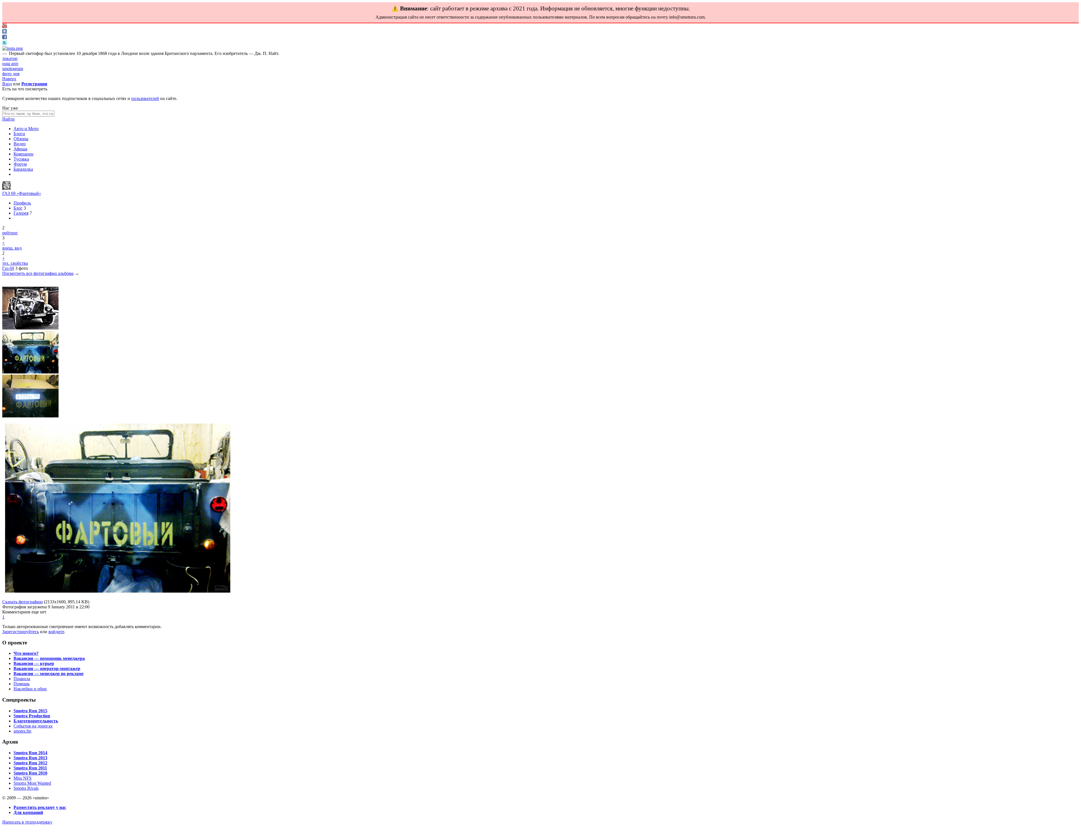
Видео (20, 143)
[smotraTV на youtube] (4, 26)
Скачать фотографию (22, 601)
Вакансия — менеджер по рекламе (49, 673)
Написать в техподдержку (27, 822)
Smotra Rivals (26, 788)
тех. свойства (15, 263)
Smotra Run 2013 (30, 757)
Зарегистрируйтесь (20, 631)
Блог (18, 208)
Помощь (22, 683)
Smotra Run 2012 (30, 762)
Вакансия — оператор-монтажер (47, 668)
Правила (22, 678)
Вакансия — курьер (34, 663)
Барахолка (23, 169)
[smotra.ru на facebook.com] (4, 37)
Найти (8, 119)
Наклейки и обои (30, 688)
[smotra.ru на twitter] (4, 43)
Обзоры (21, 138)
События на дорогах (33, 726)
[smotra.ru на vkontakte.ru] (4, 32)
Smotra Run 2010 (30, 773)
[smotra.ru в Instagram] (12, 48)
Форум (20, 164)
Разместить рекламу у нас (40, 807)
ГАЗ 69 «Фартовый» (21, 193)
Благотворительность (36, 720)
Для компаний (28, 812)
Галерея (21, 213)
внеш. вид (12, 248)
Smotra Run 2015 (30, 710)
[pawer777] (6, 188)
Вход (7, 83)
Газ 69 (8, 268)
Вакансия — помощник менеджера (49, 658)
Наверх (9, 78)
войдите (56, 631)
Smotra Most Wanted (32, 783)
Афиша (20, 148)
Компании (23, 154)
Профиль (22, 203)
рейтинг (10, 232)
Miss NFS (23, 778)
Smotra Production (32, 715)
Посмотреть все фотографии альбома (37, 273)
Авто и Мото (26, 128)
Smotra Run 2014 (30, 752)
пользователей (145, 98)
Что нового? (26, 653)
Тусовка (21, 159)
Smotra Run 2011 (30, 768)
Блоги (19, 133)
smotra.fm (22, 731)
